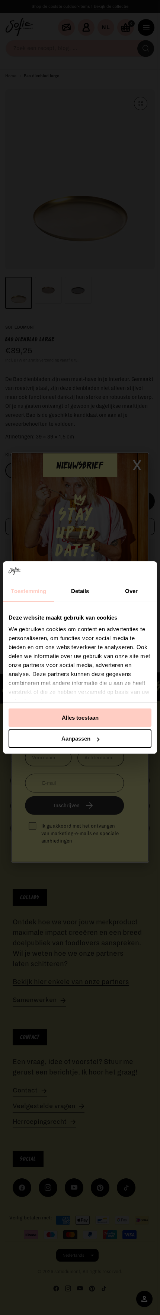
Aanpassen (75, 738)
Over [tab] (131, 591)
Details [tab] (80, 591)
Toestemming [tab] (28, 591)
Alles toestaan (80, 717)
